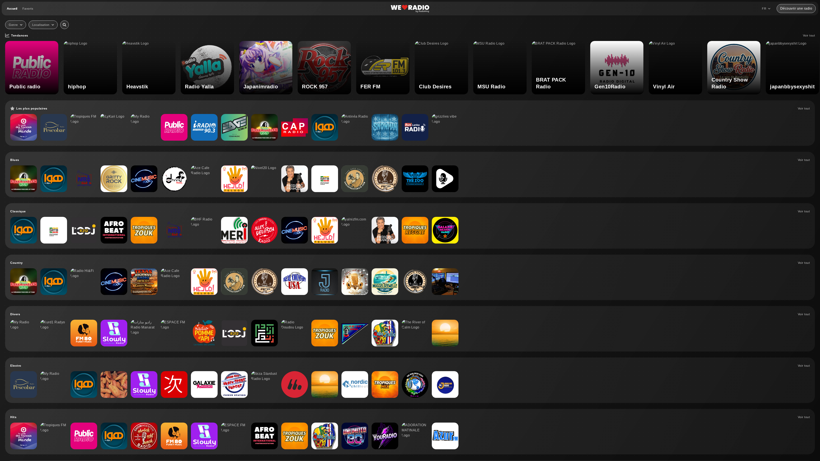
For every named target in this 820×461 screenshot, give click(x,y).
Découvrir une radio (796, 8)
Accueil (12, 8)
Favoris (27, 8)
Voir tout (809, 35)
